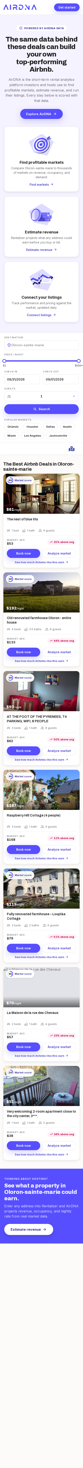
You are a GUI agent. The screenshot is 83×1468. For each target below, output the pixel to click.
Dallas (50, 426)
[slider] (4, 361)
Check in (10, 371)
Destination (13, 337)
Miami (11, 435)
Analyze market (59, 553)
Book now (23, 553)
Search (41, 409)
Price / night (14, 354)
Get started (66, 7)
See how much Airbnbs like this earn (42, 562)
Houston (32, 426)
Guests (10, 388)
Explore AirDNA (41, 113)
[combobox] (11, 345)
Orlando (13, 426)
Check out (51, 371)
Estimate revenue (29, 1229)
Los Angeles (32, 435)
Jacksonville (58, 435)
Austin (67, 426)
